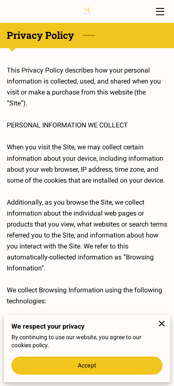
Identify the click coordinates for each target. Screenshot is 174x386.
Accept (87, 365)
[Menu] (159, 12)
